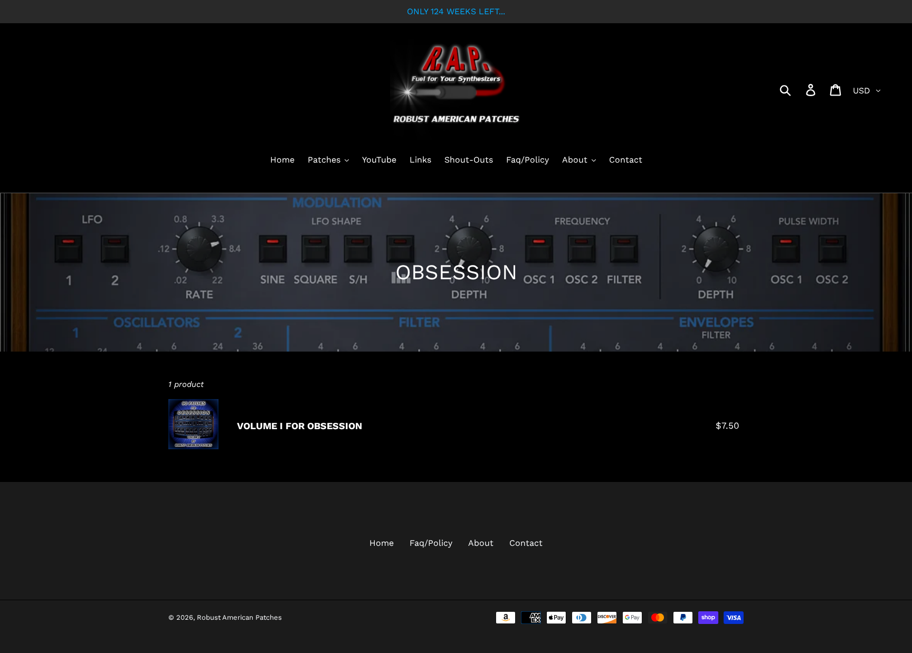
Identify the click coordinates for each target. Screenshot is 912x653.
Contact (526, 543)
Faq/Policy (431, 543)
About (480, 543)
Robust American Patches (239, 617)
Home (381, 543)
